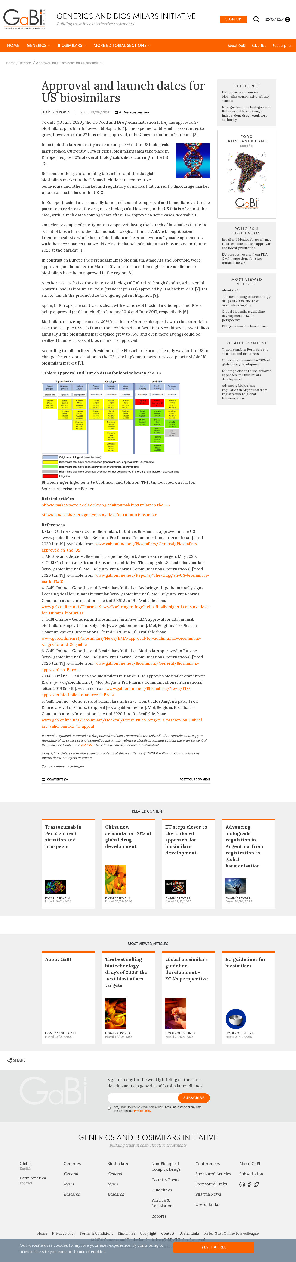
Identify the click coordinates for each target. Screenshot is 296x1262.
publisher (88, 745)
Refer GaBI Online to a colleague (231, 1233)
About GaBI (237, 45)
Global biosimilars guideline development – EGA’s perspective (243, 315)
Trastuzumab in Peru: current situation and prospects (245, 351)
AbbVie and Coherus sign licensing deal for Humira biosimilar (99, 514)
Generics (37, 45)
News (69, 1184)
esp (280, 19)
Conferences (207, 1163)
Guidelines (161, 1190)
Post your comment (137, 112)
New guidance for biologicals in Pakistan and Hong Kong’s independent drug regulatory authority (246, 113)
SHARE (19, 1060)
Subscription (283, 45)
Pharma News (208, 1194)
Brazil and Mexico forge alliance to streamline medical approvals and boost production (246, 243)
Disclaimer (126, 1233)
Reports (25, 63)
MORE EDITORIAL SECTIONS (121, 45)
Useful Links (207, 1204)
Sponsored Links (211, 1184)
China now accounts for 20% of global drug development (246, 362)
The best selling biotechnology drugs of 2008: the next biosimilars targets (246, 301)
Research (72, 1194)
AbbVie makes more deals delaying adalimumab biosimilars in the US (106, 505)
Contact (168, 1233)
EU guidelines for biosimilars (244, 326)
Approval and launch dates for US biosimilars (69, 63)
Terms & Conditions (96, 1233)
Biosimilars (70, 45)
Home (13, 45)
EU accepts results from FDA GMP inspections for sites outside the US (245, 258)
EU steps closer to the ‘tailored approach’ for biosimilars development (246, 375)
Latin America (33, 1180)
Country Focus (165, 1179)
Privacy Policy (142, 1110)
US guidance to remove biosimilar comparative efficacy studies (246, 96)
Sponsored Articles (213, 1173)
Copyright (148, 1233)
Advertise (259, 45)
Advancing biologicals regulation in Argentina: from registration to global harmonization (244, 391)
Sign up (233, 19)
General (71, 1173)
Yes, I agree (214, 1247)
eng (269, 19)
